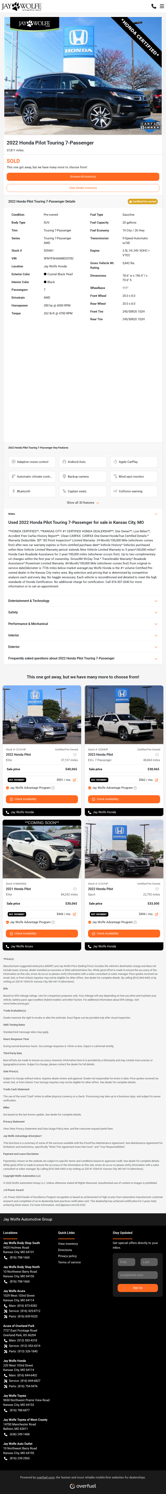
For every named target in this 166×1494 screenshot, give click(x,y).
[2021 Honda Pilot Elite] (42, 849)
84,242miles (69, 894)
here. (110, 1128)
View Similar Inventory (83, 187)
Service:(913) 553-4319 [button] (24, 1346)
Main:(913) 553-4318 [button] (23, 1340)
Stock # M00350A (16, 883)
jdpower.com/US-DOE (73, 1204)
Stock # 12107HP (98, 883)
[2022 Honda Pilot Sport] (124, 849)
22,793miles (151, 894)
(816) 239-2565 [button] (20, 1458)
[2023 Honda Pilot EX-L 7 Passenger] (124, 714)
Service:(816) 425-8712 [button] (24, 1311)
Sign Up (138, 1287)
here (66, 1128)
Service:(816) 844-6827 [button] (24, 1381)
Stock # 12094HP (98, 749)
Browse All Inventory (83, 176)
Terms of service (69, 1262)
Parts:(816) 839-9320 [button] (23, 1316)
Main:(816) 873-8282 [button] (23, 1306)
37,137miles (69, 760)
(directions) (67, 981)
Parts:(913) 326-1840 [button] (23, 1351)
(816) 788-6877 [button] (20, 1410)
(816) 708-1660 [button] (20, 1257)
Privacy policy (67, 1256)
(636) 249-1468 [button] (20, 1434)
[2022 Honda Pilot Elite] (42, 714)
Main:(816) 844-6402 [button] (23, 1375)
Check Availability (25, 799)
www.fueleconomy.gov (16, 1003)
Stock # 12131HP (16, 749)
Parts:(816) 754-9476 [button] (23, 1386)
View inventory (68, 1244)
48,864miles (151, 760)
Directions (65, 1250)
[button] (154, 6)
